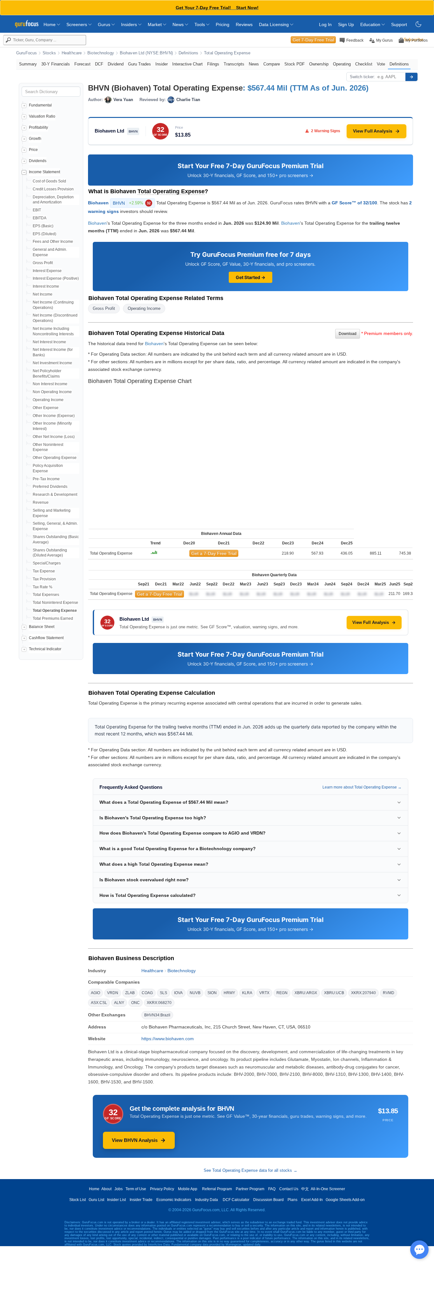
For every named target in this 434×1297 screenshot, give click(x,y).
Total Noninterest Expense (55, 602)
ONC (135, 1002)
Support (399, 24)
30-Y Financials (55, 64)
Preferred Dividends (50, 486)
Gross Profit (43, 263)
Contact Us (288, 1189)
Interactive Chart (187, 64)
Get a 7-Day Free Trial (213, 553)
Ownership (319, 64)
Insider (161, 64)
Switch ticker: (362, 76)
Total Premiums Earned (53, 618)
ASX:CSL (99, 1002)
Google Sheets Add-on (345, 1200)
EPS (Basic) (43, 226)
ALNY (119, 1002)
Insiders (129, 24)
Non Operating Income (52, 392)
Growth (35, 138)
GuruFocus (26, 53)
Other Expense (45, 408)
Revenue (41, 502)
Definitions (188, 53)
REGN (282, 993)
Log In (325, 24)
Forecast (82, 64)
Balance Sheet (41, 627)
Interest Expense (47, 271)
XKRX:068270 (159, 1002)
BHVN (132, 203)
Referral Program (217, 1189)
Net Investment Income (52, 363)
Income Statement (44, 172)
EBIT (37, 210)
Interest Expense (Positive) (56, 278)
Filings (213, 64)
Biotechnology (100, 53)
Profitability (38, 127)
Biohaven (98, 202)
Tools (200, 24)
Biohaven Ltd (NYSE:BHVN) (146, 53)
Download (347, 333)
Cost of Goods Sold (49, 181)
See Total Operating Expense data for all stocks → (250, 1170)
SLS (163, 993)
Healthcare (72, 53)
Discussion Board (268, 1200)
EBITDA (39, 218)
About (106, 1189)
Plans (292, 1200)
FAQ (271, 1189)
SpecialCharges (47, 563)
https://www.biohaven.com (167, 1038)
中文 (305, 1189)
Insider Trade (141, 1200)
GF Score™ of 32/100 (354, 202)
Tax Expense (44, 571)
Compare (271, 64)
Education (371, 24)
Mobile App (187, 1189)
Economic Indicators (173, 1200)
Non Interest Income (50, 384)
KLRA (247, 993)
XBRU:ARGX (306, 993)
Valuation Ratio (42, 116)
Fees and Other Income (53, 241)
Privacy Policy (162, 1189)
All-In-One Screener (328, 1189)
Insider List (116, 1200)
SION (212, 993)
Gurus (105, 24)
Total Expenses (46, 594)
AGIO (95, 993)
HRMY (229, 993)
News (179, 24)
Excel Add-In (312, 1200)
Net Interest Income (49, 342)
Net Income (42, 294)
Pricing (222, 24)
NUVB (195, 993)
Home (50, 24)
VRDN (112, 993)
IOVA (178, 993)
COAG (147, 993)
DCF (99, 64)
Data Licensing (274, 24)
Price (33, 149)
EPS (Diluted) (44, 234)
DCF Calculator (236, 1200)
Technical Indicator (45, 649)
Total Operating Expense (227, 53)
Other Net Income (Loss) (54, 436)
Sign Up (346, 24)
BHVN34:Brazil (157, 1015)
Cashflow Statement (46, 638)
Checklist (363, 64)
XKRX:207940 (363, 993)
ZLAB (130, 993)
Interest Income (46, 286)
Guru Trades (139, 64)
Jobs (118, 1189)
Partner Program (250, 1189)
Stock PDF (294, 64)
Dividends (37, 161)
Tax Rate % (42, 587)
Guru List (96, 1200)
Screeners (77, 24)
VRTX (264, 993)
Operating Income (48, 400)
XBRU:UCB (334, 993)
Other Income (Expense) (54, 415)
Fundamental (40, 105)
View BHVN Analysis (135, 1140)
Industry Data (206, 1200)
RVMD (388, 993)
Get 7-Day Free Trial (313, 39)
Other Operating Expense (55, 457)
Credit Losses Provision (53, 189)
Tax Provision (44, 579)
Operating (342, 64)
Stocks (49, 53)
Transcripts (234, 64)
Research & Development (55, 494)
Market (155, 24)
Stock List (77, 1200)
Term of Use (135, 1189)
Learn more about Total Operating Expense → (362, 787)
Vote (381, 64)
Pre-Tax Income (46, 479)
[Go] (411, 77)
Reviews (244, 24)
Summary (28, 64)
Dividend (116, 64)
